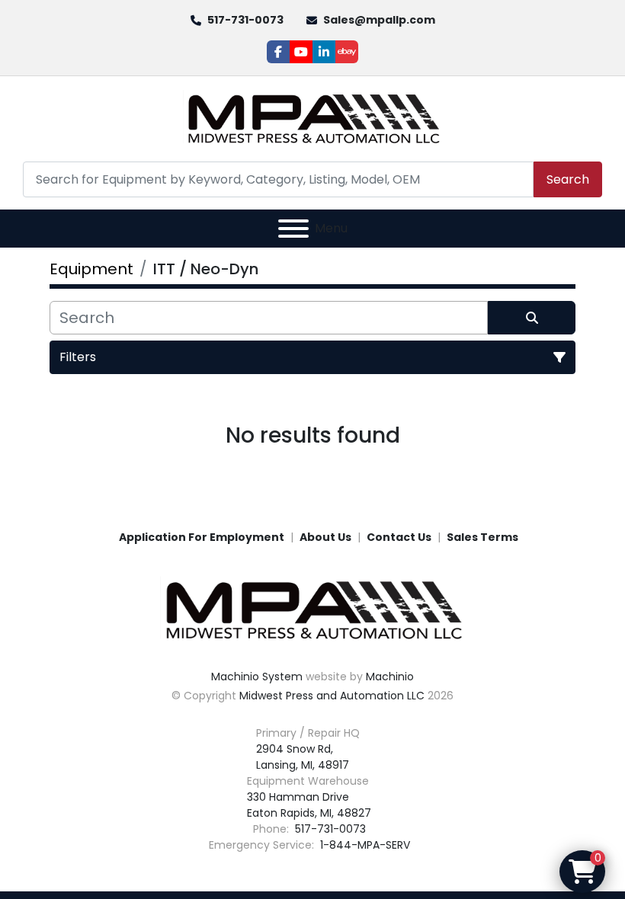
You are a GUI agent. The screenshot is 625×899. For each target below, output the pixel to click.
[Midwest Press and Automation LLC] (312, 609)
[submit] (531, 317)
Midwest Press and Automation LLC (332, 695)
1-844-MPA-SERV (363, 845)
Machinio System (257, 676)
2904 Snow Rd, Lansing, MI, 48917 (302, 757)
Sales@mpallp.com (379, 19)
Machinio (390, 676)
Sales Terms (482, 537)
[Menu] (293, 229)
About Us (325, 537)
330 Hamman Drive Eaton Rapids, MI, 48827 (309, 805)
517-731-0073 (245, 19)
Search (567, 179)
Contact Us (399, 537)
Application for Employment (201, 537)
